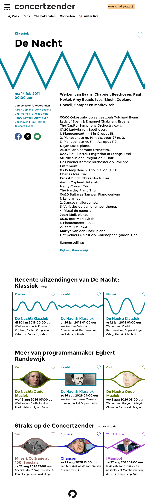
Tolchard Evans (24, 125)
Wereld (110, 434)
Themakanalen (45, 16)
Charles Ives (22, 113)
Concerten (67, 16)
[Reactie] (37, 137)
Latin (121, 434)
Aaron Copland (24, 109)
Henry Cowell (23, 117)
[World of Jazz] (121, 6)
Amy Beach (42, 109)
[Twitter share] (27, 137)
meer (44, 286)
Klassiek (22, 33)
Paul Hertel (38, 121)
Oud (17, 367)
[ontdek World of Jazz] (121, 6)
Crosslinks (67, 434)
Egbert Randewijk (74, 250)
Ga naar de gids (106, 426)
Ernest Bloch (40, 113)
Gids (27, 16)
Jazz (18, 434)
